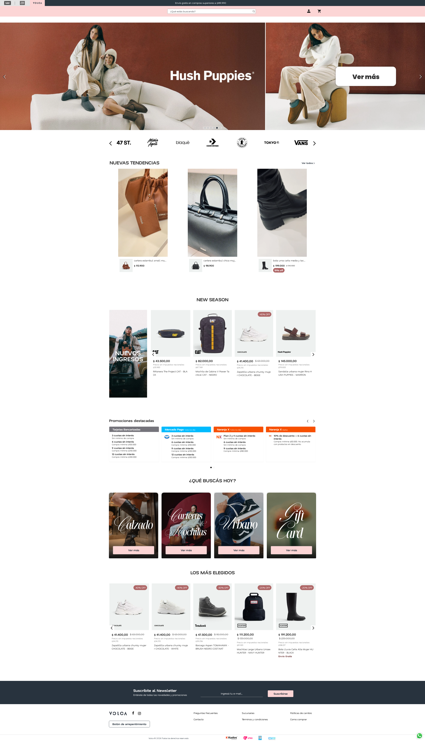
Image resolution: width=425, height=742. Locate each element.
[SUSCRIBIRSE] (280, 693)
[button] (205, 128)
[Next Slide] (421, 76)
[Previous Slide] (4, 76)
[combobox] (211, 11)
